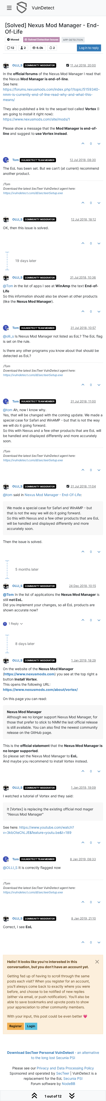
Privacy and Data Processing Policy (65, 1068)
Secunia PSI (73, 1078)
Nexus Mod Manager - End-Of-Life (53, 495)
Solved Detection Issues (43, 39)
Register (15, 1026)
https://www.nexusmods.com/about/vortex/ (40, 689)
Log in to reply (89, 48)
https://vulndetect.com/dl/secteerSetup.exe (33, 193)
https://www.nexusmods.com (29, 674)
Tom (15, 160)
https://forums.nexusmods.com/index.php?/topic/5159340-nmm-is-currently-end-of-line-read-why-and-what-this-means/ (51, 94)
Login (31, 1026)
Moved (14, 39)
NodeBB (68, 1083)
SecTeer (62, 1073)
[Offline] (7, 65)
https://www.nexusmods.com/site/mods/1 (36, 119)
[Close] (97, 961)
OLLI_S (17, 65)
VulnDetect (43, 7)
